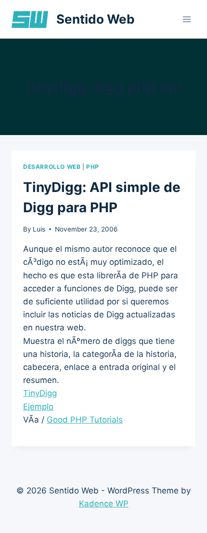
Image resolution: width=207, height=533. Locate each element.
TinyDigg (40, 393)
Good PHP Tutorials (85, 419)
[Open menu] (186, 19)
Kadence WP (104, 503)
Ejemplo (38, 406)
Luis (39, 229)
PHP (92, 166)
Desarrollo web (51, 166)
